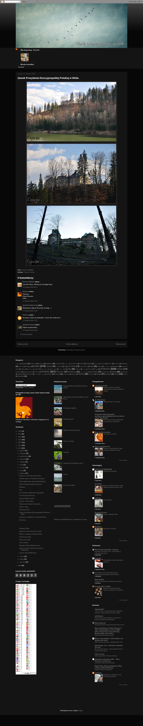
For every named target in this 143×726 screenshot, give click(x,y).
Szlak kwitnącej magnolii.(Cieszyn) (30, 484)
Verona (57, 374)
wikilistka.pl (99, 616)
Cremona (66, 363)
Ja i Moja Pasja (100, 400)
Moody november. (27, 64)
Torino (36, 374)
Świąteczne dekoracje (110, 471)
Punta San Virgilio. (69, 485)
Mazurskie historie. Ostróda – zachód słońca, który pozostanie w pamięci (113, 389)
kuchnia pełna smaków (103, 586)
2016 (20, 431)
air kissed (98, 484)
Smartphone (105, 372)
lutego (22, 559)
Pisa (96, 369)
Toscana (42, 374)
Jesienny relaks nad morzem (103, 669)
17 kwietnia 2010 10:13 (30, 301)
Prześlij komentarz (26, 334)
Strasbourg (124, 372)
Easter (82, 363)
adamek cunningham (60, 519)
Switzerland (28, 374)
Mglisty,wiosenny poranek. (71, 430)
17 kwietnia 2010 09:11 (30, 287)
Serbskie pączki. (68, 419)
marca (22, 556)
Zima (116, 374)
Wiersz (74, 374)
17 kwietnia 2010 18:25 (30, 330)
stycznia (23, 562)
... (20, 523)
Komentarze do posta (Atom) (75, 350)
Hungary (28, 366)
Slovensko (83, 372)
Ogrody (68, 369)
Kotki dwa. (22, 520)
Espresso (26, 291)
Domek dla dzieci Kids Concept (104, 635)
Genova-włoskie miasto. (27, 498)
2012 (20, 442)
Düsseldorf (74, 363)
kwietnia (22, 473)
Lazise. (65, 474)
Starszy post (120, 344)
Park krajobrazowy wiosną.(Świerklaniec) (32, 481)
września (23, 459)
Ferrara (96, 363)
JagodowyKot (99, 609)
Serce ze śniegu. (68, 441)
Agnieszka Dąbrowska (30, 305)
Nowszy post (23, 344)
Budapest (49, 363)
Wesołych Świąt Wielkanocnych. (29, 545)
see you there (107, 500)
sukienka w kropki (101, 385)
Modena (30, 369)
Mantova (115, 366)
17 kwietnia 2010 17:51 (30, 320)
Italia (36, 366)
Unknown (26, 315)
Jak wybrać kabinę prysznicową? (105, 663)
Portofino (18, 372)
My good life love (101, 512)
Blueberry (98, 527)
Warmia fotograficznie (102, 446)
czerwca (23, 467)
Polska (32, 272)
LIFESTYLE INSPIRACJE (103, 469)
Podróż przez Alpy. (25, 537)
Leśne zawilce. (24, 542)
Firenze (102, 363)
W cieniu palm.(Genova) (27, 495)
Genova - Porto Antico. (26, 501)
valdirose (98, 498)
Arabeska (98, 558)
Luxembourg (107, 366)
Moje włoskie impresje (102, 432)
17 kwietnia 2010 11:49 (30, 311)
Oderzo (61, 369)
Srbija (114, 372)
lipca (21, 465)
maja (21, 470)
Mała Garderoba (100, 623)
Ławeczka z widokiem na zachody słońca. (32, 517)
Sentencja (72, 372)
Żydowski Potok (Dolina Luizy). (73, 463)
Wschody (91, 374)
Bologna (40, 363)
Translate (31, 387)
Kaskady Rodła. (24, 528)
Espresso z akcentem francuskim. (30, 476)
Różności (60, 372)
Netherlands (44, 369)
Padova (77, 369)
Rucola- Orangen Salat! (110, 514)
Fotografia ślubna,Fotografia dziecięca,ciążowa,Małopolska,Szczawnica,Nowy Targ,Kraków (109, 416)
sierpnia (22, 462)
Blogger (80, 710)
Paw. (20, 490)
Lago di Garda (70, 366)
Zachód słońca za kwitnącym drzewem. (32, 478)
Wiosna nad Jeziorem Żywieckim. (30, 504)
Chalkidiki (58, 363)
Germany (124, 363)
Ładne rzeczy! (99, 654)
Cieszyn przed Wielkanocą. (28, 553)
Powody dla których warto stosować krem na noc (109, 625)
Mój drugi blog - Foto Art (30, 50)
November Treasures (109, 528)
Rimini (37, 372)
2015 (20, 434)
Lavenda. (66, 452)
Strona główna (72, 344)
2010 (20, 448)
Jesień (49, 366)
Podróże (26, 272)
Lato (91, 366)
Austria (17, 363)
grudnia (22, 450)
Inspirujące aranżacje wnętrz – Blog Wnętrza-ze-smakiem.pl (107, 660)
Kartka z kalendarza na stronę (77, 519)
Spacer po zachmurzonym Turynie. (30, 531)
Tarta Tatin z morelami (110, 434)
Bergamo (33, 363)
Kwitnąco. (22, 487)
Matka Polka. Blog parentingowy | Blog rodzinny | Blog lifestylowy (108, 667)
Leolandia (98, 673)
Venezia (49, 374)
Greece (21, 366)
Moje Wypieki (99, 579)
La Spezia (59, 366)
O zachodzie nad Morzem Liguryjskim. (31, 493)
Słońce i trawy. (24, 507)
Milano (23, 369)
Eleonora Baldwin (29, 282)
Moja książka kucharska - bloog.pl (106, 549)
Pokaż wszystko (123, 460)
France (109, 363)
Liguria (99, 366)
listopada (23, 453)
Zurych (125, 374)
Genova (116, 363)
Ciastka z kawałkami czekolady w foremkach (108, 581)
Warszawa (66, 374)
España (88, 363)
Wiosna (81, 374)
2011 (20, 445)
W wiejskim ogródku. (70, 408)
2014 (20, 437)
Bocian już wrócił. (25, 540)
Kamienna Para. (24, 510)
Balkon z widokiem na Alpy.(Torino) (30, 534)
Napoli (37, 369)
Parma (90, 369)
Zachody (108, 374)
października (24, 456)
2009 (20, 565)
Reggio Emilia (28, 372)
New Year (53, 369)
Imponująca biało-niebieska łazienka (106, 656)
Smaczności (93, 372)
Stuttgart (20, 374)
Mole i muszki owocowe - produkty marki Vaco (109, 642)
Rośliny (45, 371)
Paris (84, 369)
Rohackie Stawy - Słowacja (111, 402)
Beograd (24, 363)
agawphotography (29, 324)
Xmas (98, 374)
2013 (20, 440)
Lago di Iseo (83, 366)
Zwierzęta (21, 376)
